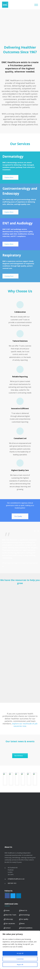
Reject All (20, 964)
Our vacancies (10, 923)
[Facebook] (7, 895)
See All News (18, 756)
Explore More (9, 177)
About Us (24, 910)
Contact (8, 928)
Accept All (20, 953)
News (23, 923)
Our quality (24, 919)
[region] (20, 950)
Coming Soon (9, 276)
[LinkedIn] (18, 895)
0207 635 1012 (12, 883)
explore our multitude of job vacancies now (24, 724)
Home (7, 910)
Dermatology (25, 915)
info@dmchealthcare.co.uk (16, 879)
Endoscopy (9, 919)
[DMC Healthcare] (18, 5)
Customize (20, 959)
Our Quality (18, 516)
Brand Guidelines (26, 928)
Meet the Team (10, 915)
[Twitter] (12, 895)
